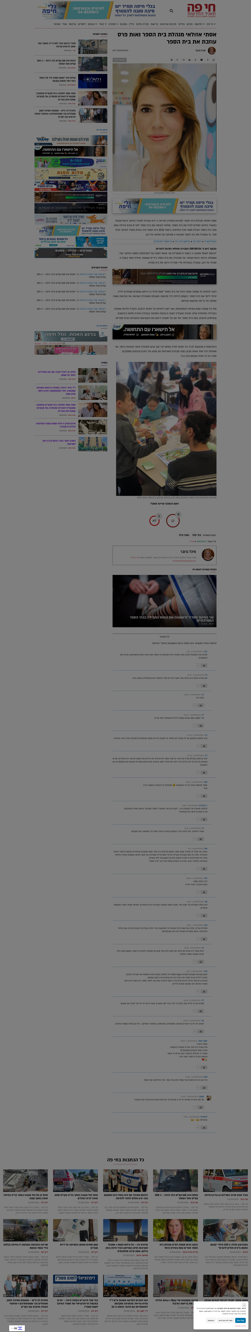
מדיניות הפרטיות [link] (240, 1326)
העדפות (211, 1320)
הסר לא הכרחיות (225, 1320)
